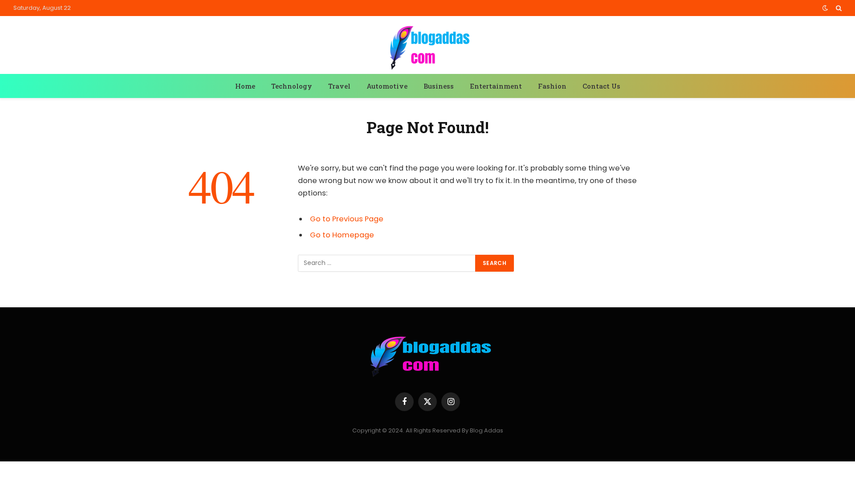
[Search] (838, 8)
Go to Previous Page (346, 219)
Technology (291, 86)
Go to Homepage (342, 235)
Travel (339, 86)
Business (438, 86)
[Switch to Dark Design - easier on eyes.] (825, 8)
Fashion (552, 86)
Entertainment (496, 86)
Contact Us (601, 86)
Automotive (386, 86)
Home (245, 86)
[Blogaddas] (427, 46)
